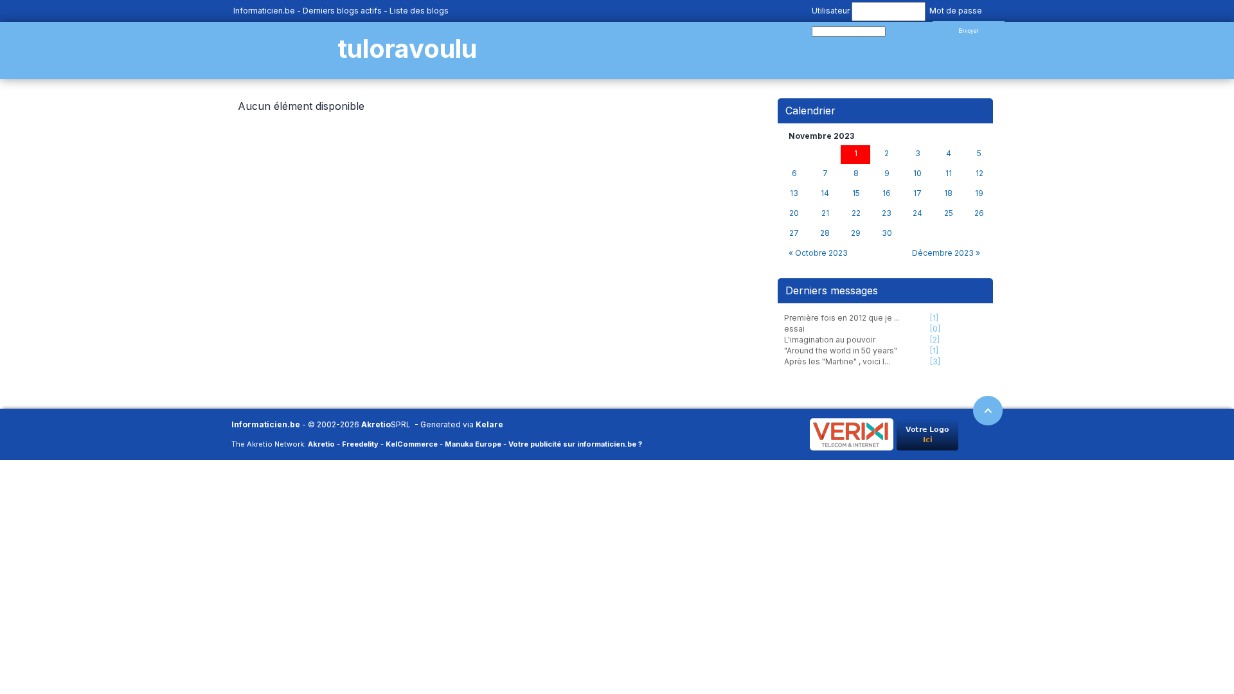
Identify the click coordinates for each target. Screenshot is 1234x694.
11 (948, 173)
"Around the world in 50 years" (840, 350)
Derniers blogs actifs (342, 10)
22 (856, 213)
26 (979, 213)
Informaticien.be (264, 10)
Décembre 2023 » (946, 253)
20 (794, 213)
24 (917, 213)
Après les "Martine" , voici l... (837, 361)
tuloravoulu (407, 48)
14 (825, 193)
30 (887, 233)
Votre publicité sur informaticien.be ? (575, 444)
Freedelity (360, 444)
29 (856, 233)
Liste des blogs (419, 10)
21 (825, 213)
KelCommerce (412, 444)
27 (794, 233)
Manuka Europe (473, 444)
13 (794, 193)
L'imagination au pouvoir (829, 339)
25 (948, 213)
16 (886, 193)
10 (917, 173)
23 (886, 213)
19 (979, 193)
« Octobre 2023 (818, 253)
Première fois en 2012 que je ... (842, 318)
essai (794, 329)
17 (917, 193)
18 (948, 193)
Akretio (376, 424)
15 (856, 193)
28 (825, 233)
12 (979, 173)
